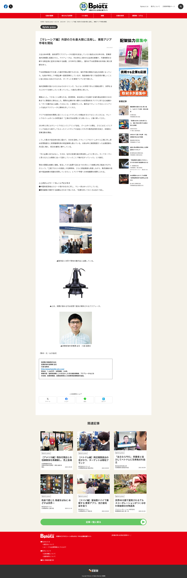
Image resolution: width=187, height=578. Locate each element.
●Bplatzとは (45, 542)
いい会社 (85, 15)
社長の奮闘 (49, 15)
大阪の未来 (120, 15)
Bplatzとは (144, 6)
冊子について (155, 6)
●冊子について (45, 551)
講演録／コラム (137, 15)
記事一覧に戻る (93, 522)
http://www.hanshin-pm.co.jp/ (52, 369)
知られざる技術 (67, 15)
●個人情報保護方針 (47, 560)
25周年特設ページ (169, 6)
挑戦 (102, 15)
